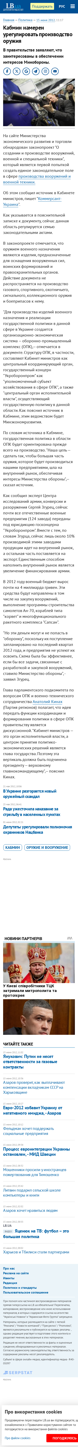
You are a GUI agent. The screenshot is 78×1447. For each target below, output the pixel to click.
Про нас (9, 1268)
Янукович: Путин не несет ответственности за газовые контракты (30, 1061)
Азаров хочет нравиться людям (30, 1210)
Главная (8, 20)
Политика (25, 20)
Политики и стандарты (20, 1287)
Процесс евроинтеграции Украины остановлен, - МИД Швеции (36, 1151)
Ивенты (8, 1278)
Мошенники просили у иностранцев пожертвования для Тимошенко (34, 1172)
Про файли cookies (17, 1438)
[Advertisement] (39, 891)
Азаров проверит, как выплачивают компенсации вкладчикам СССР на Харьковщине (33, 1087)
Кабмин (12, 847)
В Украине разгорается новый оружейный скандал (29, 793)
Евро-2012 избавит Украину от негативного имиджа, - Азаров (32, 1110)
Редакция (10, 1283)
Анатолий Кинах (47, 701)
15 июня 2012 (45, 20)
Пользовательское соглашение (25, 1292)
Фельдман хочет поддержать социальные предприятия (28, 1131)
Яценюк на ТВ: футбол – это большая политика (36, 1233)
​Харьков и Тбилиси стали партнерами (36, 1252)
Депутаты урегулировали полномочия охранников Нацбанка (37, 829)
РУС (62, 6)
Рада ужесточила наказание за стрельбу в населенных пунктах (31, 811)
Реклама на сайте (16, 1273)
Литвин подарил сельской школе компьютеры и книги (32, 1192)
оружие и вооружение (47, 847)
